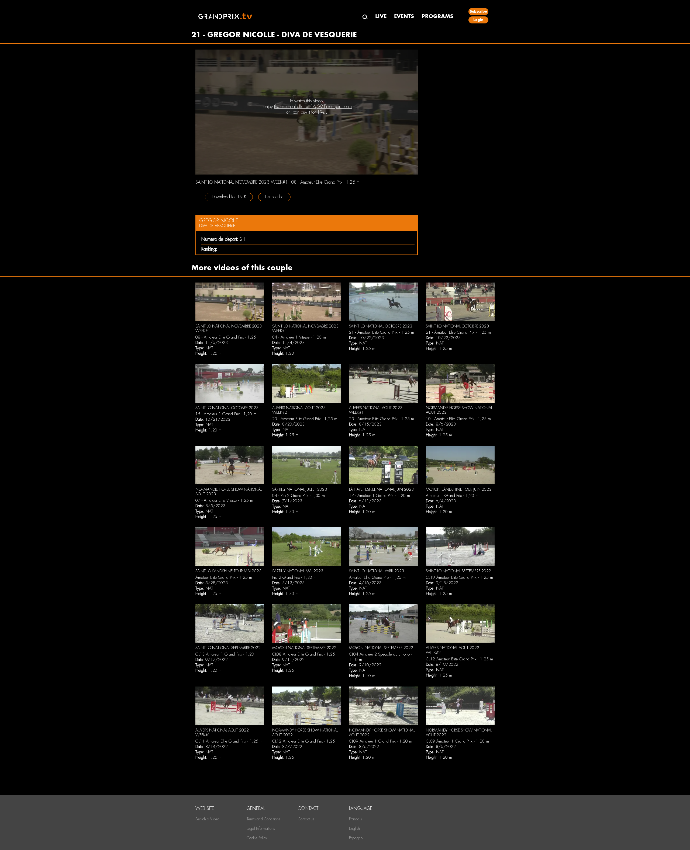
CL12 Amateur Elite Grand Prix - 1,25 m (459, 659)
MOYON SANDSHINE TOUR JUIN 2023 (458, 489)
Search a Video (207, 819)
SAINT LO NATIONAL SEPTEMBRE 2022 (458, 571)
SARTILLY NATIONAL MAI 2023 (297, 571)
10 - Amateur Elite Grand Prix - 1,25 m (458, 418)
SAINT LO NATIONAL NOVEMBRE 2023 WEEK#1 (228, 328)
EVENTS (404, 16)
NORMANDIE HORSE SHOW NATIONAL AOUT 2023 (459, 410)
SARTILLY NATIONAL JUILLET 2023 (299, 489)
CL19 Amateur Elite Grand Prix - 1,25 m (459, 577)
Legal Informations (261, 828)
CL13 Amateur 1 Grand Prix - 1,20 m (226, 654)
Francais (355, 819)
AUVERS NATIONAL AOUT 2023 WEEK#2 (299, 410)
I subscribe (274, 197)
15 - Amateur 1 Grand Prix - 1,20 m (225, 414)
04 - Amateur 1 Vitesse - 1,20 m (299, 337)
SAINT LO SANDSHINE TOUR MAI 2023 (228, 571)
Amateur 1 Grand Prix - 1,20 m (452, 495)
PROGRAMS (437, 16)
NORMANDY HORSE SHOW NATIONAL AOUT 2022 (305, 732)
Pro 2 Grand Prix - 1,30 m (294, 577)
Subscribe (478, 11)
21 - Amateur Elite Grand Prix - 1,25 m (381, 332)
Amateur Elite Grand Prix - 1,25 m (223, 577)
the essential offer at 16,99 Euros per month (313, 106)
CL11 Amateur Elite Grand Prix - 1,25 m (229, 741)
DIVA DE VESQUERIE (217, 226)
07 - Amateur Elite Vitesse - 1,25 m (224, 500)
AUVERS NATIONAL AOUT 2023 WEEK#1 (375, 410)
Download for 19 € (229, 197)
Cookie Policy (257, 837)
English (354, 828)
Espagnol (356, 837)
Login (478, 20)
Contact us (306, 819)
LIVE (381, 16)
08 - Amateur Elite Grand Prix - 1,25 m (227, 337)
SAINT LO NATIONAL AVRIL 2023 (376, 571)
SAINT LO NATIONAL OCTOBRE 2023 (380, 326)
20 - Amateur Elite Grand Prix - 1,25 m (304, 418)
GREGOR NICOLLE (218, 220)
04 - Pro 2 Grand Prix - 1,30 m (298, 495)
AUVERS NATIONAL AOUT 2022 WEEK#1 (222, 732)
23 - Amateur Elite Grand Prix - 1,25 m (381, 418)
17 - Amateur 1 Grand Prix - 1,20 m (379, 495)
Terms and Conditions (263, 819)
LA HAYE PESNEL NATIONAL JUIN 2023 (381, 489)
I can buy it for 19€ (308, 112)
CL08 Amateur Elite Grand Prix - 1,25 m (305, 654)
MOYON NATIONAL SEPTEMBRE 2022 (304, 647)
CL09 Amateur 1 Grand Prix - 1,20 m (380, 741)
